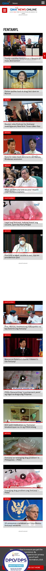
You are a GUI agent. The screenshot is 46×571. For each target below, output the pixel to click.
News (15, 3)
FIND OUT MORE (33, 567)
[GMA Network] (6, 2)
